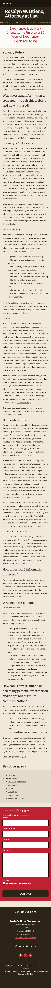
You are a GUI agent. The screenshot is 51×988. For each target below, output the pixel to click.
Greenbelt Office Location (25, 937)
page (15, 516)
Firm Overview (10, 775)
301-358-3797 (28, 41)
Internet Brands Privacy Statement (33, 90)
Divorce (10, 788)
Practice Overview (11, 778)
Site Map (15, 971)
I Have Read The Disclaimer (19, 883)
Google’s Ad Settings (24, 403)
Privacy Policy (25, 971)
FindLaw (30, 974)
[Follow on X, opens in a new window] (25, 955)
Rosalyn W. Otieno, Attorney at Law (24, 966)
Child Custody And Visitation (17, 782)
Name (5, 817)
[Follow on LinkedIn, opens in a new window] (30, 955)
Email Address (10, 828)
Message (6, 850)
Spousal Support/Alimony (16, 798)
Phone (5, 839)
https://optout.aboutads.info (20, 509)
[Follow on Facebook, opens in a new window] (21, 955)
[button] (6, 3)
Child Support (12, 785)
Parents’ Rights (12, 792)
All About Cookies (24, 392)
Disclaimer (5, 880)
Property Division (13, 795)
